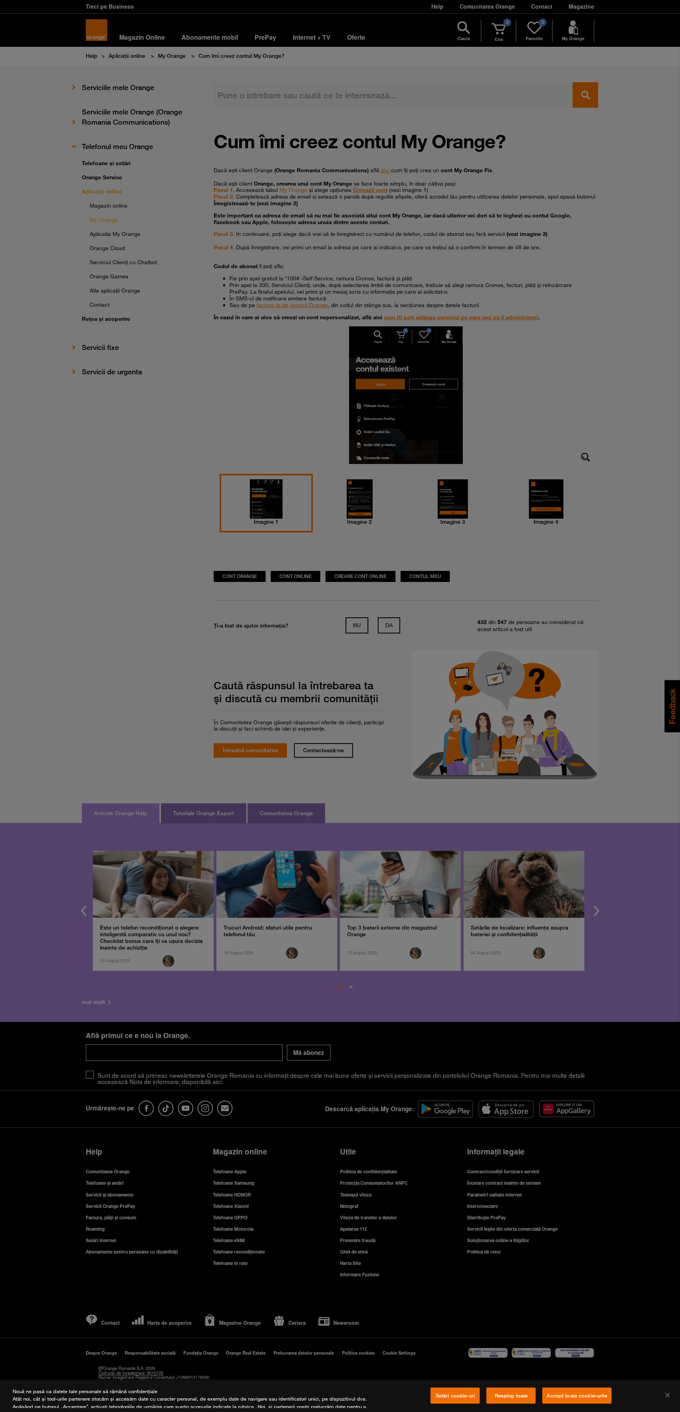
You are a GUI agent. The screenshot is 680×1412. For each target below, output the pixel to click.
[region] (340, 1396)
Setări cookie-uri (455, 1395)
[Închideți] (667, 1395)
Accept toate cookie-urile (577, 1395)
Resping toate (511, 1395)
